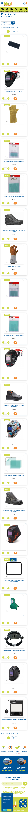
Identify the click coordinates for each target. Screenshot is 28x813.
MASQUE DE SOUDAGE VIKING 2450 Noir (14, 685)
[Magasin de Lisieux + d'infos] (21, 761)
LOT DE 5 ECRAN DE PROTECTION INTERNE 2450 (14, 475)
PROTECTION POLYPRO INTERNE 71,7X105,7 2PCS (14, 300)
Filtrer (13, 22)
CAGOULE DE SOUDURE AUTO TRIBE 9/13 (14, 91)
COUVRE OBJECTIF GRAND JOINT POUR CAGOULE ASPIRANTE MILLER (14, 581)
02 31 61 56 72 (21, 770)
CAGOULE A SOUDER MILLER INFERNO (14, 545)
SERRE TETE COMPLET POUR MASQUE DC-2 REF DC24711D (14, 650)
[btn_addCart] (15, 64)
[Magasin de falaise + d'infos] (7, 761)
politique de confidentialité (15, 791)
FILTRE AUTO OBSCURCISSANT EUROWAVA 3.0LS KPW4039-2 (14, 720)
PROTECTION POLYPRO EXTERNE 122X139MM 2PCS (14, 335)
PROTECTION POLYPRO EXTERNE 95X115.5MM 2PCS (14, 196)
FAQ (1, 810)
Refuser (4, 809)
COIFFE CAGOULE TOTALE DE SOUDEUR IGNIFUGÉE (14, 615)
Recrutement (21, 810)
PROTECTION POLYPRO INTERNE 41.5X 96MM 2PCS (14, 161)
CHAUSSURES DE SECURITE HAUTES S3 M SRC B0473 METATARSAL (14, 406)
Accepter (9, 809)
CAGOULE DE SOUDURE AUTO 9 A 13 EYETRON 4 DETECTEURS (14, 370)
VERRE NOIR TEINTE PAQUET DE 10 (14, 56)
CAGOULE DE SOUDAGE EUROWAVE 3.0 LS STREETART (14, 441)
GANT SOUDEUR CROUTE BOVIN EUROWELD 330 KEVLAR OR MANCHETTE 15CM (14, 126)
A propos (15, 810)
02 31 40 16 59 (7, 770)
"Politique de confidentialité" (6, 806)
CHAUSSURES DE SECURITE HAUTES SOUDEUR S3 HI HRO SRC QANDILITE (14, 511)
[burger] (2, 3)
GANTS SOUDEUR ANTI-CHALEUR (14, 266)
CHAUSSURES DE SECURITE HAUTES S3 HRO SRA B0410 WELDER (14, 231)
